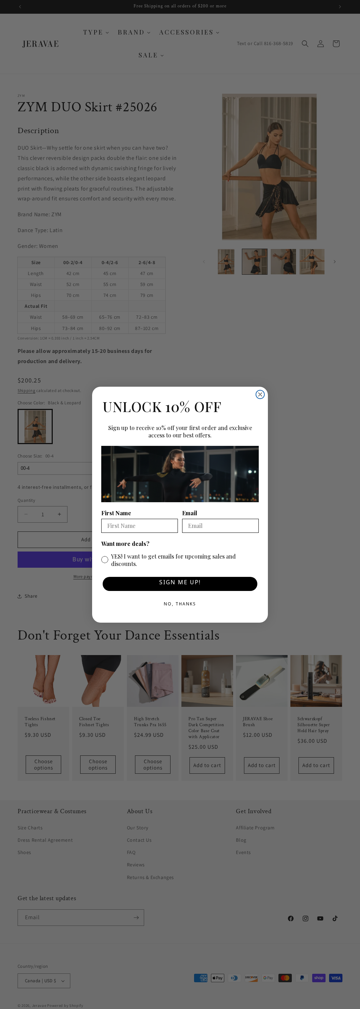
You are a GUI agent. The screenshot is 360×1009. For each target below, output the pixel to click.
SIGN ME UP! (180, 584)
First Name (116, 513)
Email (189, 513)
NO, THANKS (180, 605)
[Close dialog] (260, 394)
